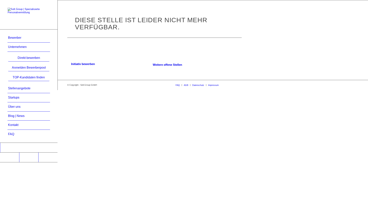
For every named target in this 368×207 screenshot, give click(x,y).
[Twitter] (48, 157)
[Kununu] (9, 157)
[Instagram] (28, 157)
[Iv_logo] (29, 147)
